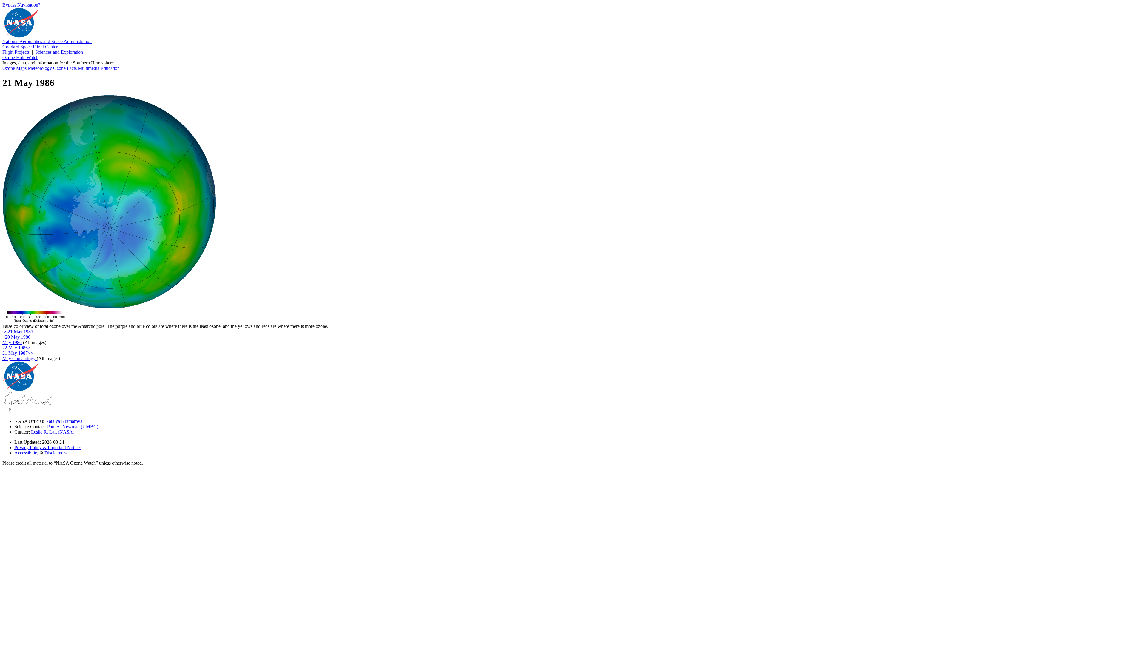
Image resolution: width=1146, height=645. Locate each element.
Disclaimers (55, 452)
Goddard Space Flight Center (30, 46)
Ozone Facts (65, 68)
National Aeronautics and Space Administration (47, 41)
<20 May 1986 (16, 337)
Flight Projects (16, 52)
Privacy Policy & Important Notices (47, 447)
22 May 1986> (16, 347)
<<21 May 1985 (17, 331)
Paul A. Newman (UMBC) (72, 426)
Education (110, 68)
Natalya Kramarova (63, 421)
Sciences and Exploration (59, 52)
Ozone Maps (15, 68)
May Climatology (19, 358)
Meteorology (40, 68)
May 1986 (12, 342)
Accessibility (27, 452)
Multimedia (89, 68)
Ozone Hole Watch (20, 57)
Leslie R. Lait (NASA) (52, 431)
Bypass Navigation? (21, 4)
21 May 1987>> (17, 353)
